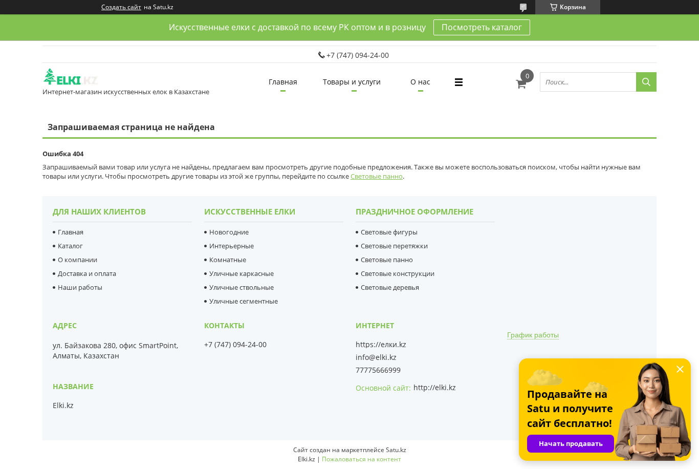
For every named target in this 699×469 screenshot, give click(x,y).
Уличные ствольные (241, 287)
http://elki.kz (434, 387)
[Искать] (646, 82)
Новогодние (229, 232)
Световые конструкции (397, 273)
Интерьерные (231, 245)
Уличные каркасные (241, 273)
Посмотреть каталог (482, 27)
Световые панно (377, 176)
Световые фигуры (389, 232)
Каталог (70, 245)
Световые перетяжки (394, 245)
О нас (420, 82)
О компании (77, 259)
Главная (283, 82)
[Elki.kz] (80, 77)
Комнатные (227, 259)
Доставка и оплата (87, 273)
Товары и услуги (352, 82)
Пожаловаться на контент (361, 459)
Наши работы (80, 287)
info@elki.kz (376, 357)
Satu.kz (396, 449)
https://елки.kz (381, 344)
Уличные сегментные (243, 301)
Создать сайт (121, 7)
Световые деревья (390, 287)
